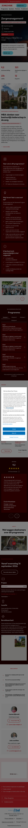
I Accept (14, 429)
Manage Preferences (14, 437)
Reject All (14, 433)
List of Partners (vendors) (7, 424)
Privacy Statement (9, 407)
